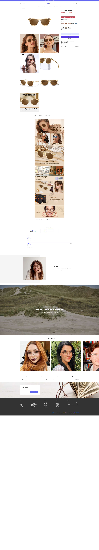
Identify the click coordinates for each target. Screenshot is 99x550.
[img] (28, 237)
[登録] (77, 404)
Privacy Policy (45, 402)
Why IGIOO (57, 405)
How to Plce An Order (33, 406)
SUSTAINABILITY (40, 115)
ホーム (20, 8)
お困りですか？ (77, 46)
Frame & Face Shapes (33, 403)
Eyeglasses (21, 404)
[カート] (78, 3)
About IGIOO (57, 402)
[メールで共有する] (66, 46)
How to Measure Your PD (33, 405)
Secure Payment (48, 219)
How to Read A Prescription (34, 404)
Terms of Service (45, 406)
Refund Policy (45, 404)
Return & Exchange (47, 115)
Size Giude (32, 407)
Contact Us (57, 403)
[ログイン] (76, 3)
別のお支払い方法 (70, 38)
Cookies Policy (45, 403)
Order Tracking (57, 406)
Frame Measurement (33, 402)
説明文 (35, 115)
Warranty (43, 219)
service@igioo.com (77, 379)
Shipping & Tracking (38, 219)
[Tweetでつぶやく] (65, 46)
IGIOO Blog (57, 404)
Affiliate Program (58, 407)
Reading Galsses (21, 407)
